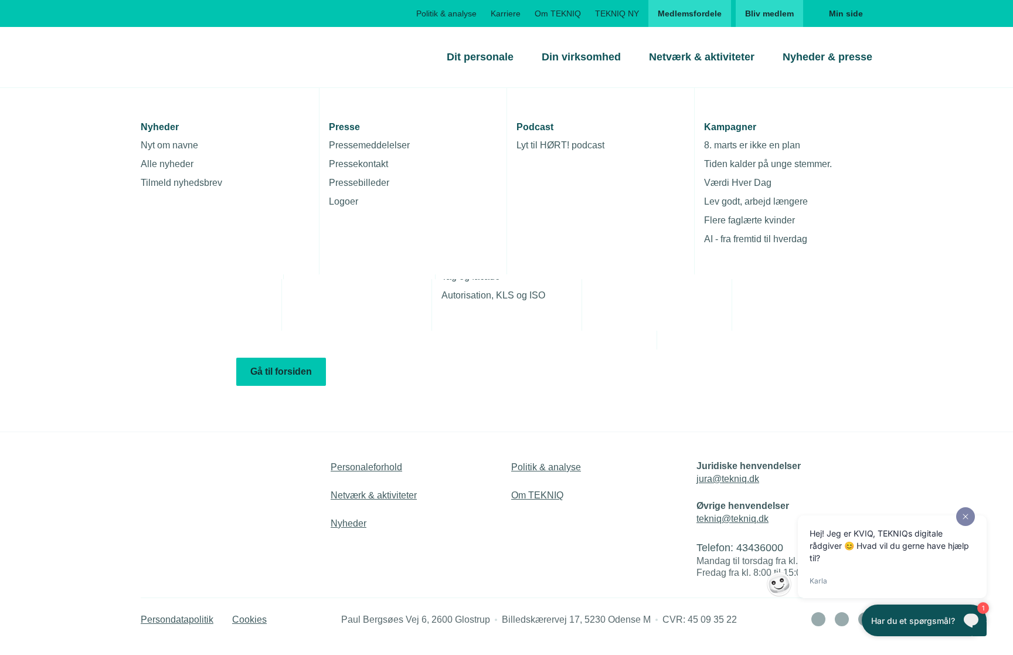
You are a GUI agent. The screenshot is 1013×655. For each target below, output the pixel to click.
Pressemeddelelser (369, 145)
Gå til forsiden (281, 371)
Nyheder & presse (827, 57)
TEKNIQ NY (617, 13)
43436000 (759, 548)
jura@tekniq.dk (727, 479)
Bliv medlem (769, 13)
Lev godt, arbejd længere (756, 201)
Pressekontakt (358, 164)
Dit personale (480, 57)
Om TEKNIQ (558, 13)
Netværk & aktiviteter (701, 57)
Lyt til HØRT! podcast (560, 145)
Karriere (506, 13)
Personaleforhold (366, 467)
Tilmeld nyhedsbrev (181, 183)
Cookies (249, 620)
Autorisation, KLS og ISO (493, 295)
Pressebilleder (359, 183)
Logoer (343, 201)
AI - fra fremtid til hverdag (755, 239)
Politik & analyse (446, 13)
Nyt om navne (169, 145)
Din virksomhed (581, 57)
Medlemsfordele (690, 13)
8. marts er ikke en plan (752, 145)
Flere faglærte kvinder (749, 220)
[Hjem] (188, 57)
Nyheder (348, 523)
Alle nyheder (167, 164)
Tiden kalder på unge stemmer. (768, 164)
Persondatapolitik (177, 620)
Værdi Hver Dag (737, 183)
